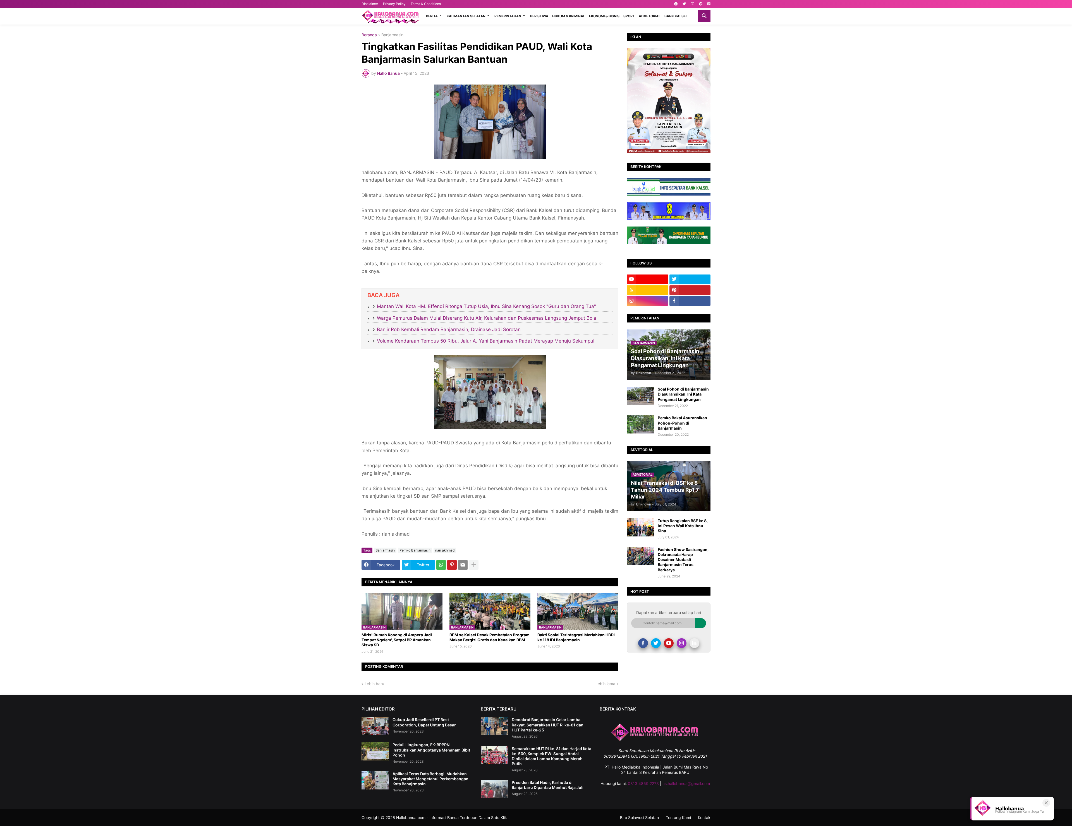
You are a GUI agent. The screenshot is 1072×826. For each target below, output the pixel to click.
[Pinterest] (452, 565)
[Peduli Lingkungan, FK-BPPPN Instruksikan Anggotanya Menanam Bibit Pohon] (375, 751)
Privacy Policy (394, 4)
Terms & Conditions (426, 4)
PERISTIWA (539, 16)
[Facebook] (643, 643)
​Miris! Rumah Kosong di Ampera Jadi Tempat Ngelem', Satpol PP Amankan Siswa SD (397, 639)
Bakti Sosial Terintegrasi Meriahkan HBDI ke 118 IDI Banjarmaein (576, 637)
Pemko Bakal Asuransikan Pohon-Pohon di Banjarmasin (682, 422)
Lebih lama (605, 683)
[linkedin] (708, 4)
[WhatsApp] (441, 565)
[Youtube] (669, 643)
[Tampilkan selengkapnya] (473, 565)
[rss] (647, 290)
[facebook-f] (690, 301)
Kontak (704, 817)
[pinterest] (700, 4)
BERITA (432, 16)
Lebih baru (374, 683)
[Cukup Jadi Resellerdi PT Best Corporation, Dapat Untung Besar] (375, 726)
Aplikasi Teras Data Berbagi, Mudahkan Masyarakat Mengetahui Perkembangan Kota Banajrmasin (430, 778)
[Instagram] (681, 643)
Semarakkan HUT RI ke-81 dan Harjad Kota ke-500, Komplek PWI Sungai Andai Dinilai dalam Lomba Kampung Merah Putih (551, 756)
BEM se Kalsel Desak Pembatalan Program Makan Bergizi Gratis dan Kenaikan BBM (489, 637)
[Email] (463, 565)
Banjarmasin (392, 35)
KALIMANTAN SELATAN (466, 16)
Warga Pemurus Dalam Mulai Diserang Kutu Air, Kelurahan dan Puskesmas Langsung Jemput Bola (486, 318)
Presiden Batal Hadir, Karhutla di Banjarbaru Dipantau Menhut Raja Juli (547, 785)
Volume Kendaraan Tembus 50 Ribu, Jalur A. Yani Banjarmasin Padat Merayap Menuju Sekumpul (485, 341)
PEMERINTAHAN (507, 16)
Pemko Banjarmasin (414, 550)
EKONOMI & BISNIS (604, 16)
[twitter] (684, 4)
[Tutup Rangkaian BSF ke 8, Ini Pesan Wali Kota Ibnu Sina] (640, 527)
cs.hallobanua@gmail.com (686, 783)
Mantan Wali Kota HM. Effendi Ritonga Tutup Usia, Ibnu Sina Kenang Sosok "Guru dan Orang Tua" (486, 306)
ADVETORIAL (650, 16)
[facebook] (676, 4)
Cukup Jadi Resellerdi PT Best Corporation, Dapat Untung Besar (424, 722)
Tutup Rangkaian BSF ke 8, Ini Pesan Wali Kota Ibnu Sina (683, 525)
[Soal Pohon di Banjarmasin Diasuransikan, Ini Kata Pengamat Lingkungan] (640, 396)
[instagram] (692, 4)
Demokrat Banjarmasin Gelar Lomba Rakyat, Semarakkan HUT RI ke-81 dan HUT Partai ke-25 (547, 724)
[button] (704, 16)
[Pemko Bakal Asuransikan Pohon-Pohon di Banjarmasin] (640, 424)
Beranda (369, 35)
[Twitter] (656, 643)
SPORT (629, 16)
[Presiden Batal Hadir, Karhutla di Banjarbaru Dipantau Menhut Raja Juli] (494, 789)
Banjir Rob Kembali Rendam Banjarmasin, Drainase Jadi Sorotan (449, 329)
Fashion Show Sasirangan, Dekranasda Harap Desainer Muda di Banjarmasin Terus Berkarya (683, 559)
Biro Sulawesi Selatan (639, 817)
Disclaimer (370, 4)
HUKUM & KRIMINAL (568, 16)
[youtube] (647, 279)
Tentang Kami (678, 817)
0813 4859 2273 (643, 783)
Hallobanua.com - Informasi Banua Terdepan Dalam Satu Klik (451, 817)
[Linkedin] (694, 643)
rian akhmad (444, 550)
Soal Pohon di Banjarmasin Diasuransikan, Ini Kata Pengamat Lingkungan (683, 394)
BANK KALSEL (676, 16)
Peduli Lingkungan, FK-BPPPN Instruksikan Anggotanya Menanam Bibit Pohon (431, 749)
